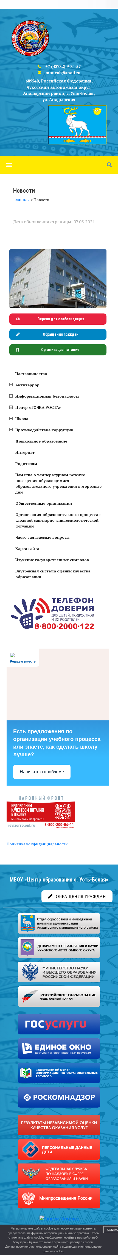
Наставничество (31, 373)
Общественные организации (43, 503)
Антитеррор (27, 384)
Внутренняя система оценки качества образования (52, 573)
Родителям (26, 463)
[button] (8, 164)
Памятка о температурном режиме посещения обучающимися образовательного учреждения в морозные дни (58, 483)
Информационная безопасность (47, 396)
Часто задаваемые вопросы (42, 537)
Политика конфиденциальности (37, 843)
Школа (21, 418)
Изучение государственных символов (52, 559)
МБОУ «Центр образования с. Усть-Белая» (59, 879)
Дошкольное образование (41, 441)
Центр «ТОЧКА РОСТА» (38, 407)
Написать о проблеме (42, 771)
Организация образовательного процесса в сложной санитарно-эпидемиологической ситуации (58, 520)
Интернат (25, 452)
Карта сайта (27, 548)
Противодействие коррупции (44, 429)
